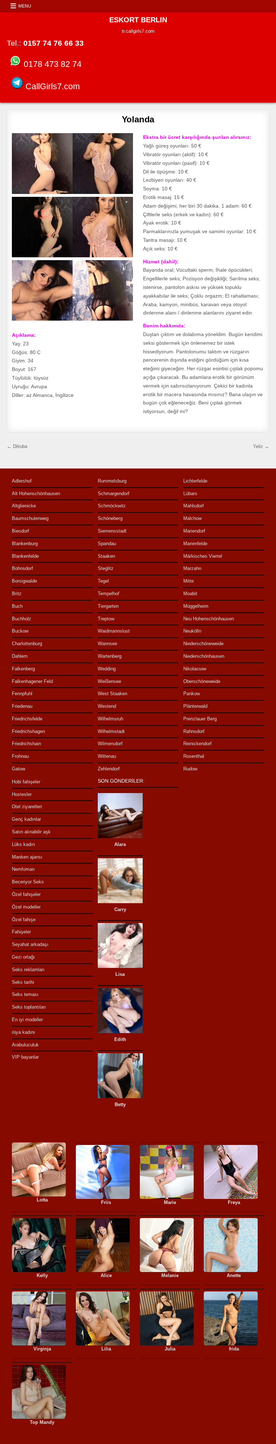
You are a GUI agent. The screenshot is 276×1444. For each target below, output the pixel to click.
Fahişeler (21, 931)
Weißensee (109, 681)
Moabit (190, 593)
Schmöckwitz (112, 505)
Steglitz (106, 568)
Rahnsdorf (193, 731)
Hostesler (22, 794)
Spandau (107, 543)
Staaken (106, 556)
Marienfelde (195, 543)
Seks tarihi (23, 982)
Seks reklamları (28, 969)
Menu (24, 6)
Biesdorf (20, 531)
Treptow (106, 618)
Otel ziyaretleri (27, 806)
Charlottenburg (27, 643)
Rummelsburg (112, 481)
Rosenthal (193, 756)
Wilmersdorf (110, 743)
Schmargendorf (113, 493)
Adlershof (22, 481)
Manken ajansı (27, 857)
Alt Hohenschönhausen (36, 493)
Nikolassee (194, 668)
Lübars (190, 493)
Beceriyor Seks (28, 881)
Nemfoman (23, 869)
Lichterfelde (195, 481)
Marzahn (192, 568)
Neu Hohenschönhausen (208, 618)
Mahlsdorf (193, 505)
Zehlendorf (109, 768)
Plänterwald (195, 706)
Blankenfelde (25, 556)
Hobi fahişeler (26, 781)
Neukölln (192, 631)
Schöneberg (110, 518)
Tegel (103, 581)
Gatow (18, 768)
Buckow (20, 631)
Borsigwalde (24, 581)
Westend (107, 706)
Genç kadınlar (26, 819)
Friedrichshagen (28, 731)
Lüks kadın (23, 844)
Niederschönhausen (203, 656)
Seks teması (25, 994)
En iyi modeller (27, 1019)
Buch (17, 606)
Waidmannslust (114, 631)
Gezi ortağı (23, 957)
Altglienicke (24, 505)
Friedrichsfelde (27, 718)
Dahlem (20, 656)
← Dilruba (17, 446)
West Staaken (112, 693)
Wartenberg (109, 656)
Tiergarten (108, 606)
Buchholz (21, 618)
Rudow (190, 768)
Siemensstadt (112, 531)
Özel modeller (26, 907)
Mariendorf (194, 531)
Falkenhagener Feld (32, 681)
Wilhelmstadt (111, 731)
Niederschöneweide (203, 643)
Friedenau (22, 706)
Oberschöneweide (201, 681)
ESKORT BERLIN (138, 20)
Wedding (107, 668)
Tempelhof (108, 593)
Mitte (188, 581)
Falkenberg (23, 668)
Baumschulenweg (30, 518)
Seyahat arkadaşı (30, 944)
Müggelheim (195, 606)
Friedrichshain (26, 743)
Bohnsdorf (22, 568)
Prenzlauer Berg (200, 718)
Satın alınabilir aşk (31, 831)
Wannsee (107, 643)
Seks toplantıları (29, 1007)
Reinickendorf (197, 743)
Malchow (192, 518)
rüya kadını (23, 1032)
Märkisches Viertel (202, 556)
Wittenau (107, 756)
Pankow (191, 693)
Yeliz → (261, 446)
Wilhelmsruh (110, 718)
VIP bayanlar (25, 1057)
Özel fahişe (24, 919)
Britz (17, 593)
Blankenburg (25, 543)
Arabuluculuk (25, 1044)
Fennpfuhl (22, 693)
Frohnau (20, 756)
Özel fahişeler (26, 894)
